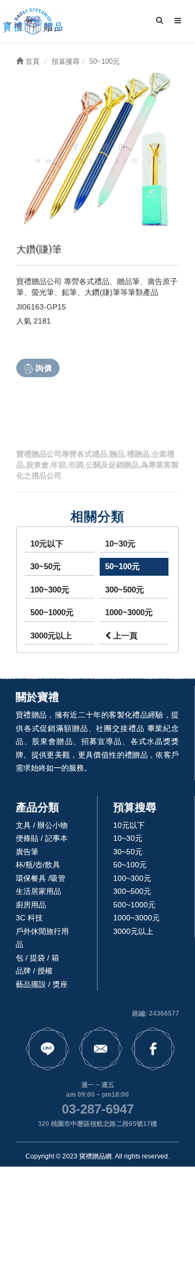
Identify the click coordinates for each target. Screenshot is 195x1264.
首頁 (31, 61)
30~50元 (45, 566)
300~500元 (124, 589)
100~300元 (49, 589)
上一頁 (124, 635)
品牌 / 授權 (34, 970)
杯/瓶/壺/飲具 (38, 864)
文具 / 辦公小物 (42, 825)
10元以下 (46, 543)
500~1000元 (52, 612)
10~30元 (120, 543)
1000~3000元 (129, 612)
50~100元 (122, 566)
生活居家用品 (38, 891)
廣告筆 (27, 851)
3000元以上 (51, 635)
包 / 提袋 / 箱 (37, 957)
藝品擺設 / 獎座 (42, 984)
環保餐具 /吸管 (41, 878)
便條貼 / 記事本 (42, 838)
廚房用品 (31, 904)
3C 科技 (29, 917)
